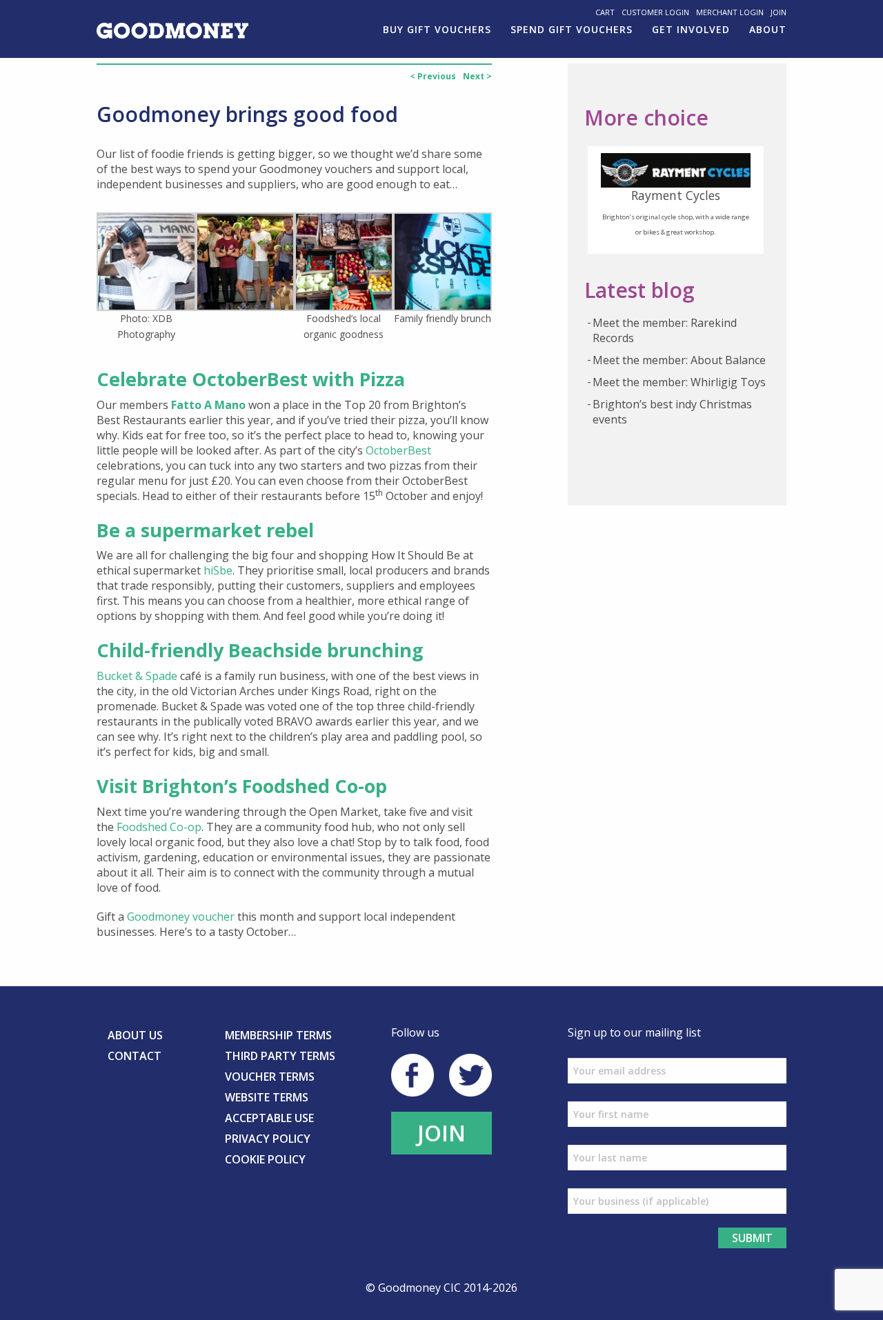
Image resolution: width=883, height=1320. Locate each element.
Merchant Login (730, 12)
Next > (477, 76)
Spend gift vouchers (571, 29)
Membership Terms (278, 1035)
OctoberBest (398, 450)
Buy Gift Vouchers (437, 29)
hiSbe (218, 570)
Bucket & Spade (137, 675)
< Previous (433, 76)
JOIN (441, 1133)
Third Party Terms (280, 1055)
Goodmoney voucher (181, 916)
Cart (605, 12)
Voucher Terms (270, 1076)
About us (135, 1035)
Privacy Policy (267, 1138)
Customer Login (655, 12)
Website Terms (266, 1097)
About (767, 29)
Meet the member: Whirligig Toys (679, 382)
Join (778, 12)
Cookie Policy (265, 1159)
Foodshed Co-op (159, 826)
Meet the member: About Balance (679, 360)
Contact (134, 1055)
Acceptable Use (269, 1118)
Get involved (691, 29)
